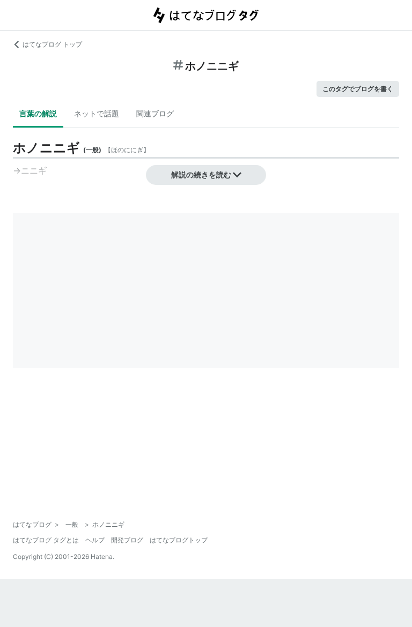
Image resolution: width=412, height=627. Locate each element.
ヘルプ (95, 540)
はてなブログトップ (179, 540)
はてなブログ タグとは (46, 540)
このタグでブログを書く (357, 89)
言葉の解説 (38, 113)
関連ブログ (155, 113)
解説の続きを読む (201, 174)
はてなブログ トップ (52, 44)
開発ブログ (127, 540)
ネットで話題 (96, 113)
